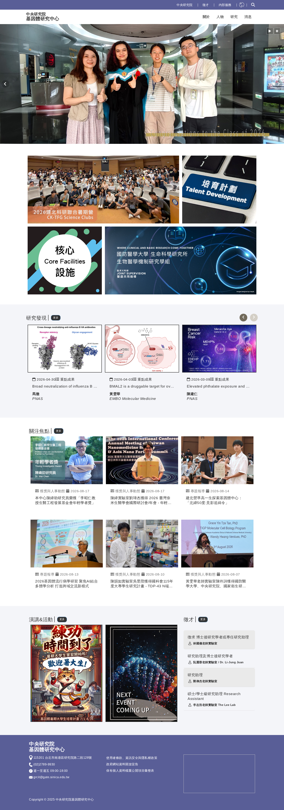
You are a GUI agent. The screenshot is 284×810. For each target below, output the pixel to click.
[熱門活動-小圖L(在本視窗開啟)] (65, 260)
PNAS (37, 399)
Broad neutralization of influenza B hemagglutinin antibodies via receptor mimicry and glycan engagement (64, 386)
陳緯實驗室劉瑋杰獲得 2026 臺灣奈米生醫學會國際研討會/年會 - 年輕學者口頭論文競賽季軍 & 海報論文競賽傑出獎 (141, 500)
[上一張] (243, 317)
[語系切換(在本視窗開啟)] (241, 4)
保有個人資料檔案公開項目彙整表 (130, 770)
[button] (269, 31)
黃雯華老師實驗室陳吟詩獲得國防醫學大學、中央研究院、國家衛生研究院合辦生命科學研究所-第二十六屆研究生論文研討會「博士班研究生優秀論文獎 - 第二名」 (216, 584)
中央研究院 (185, 5)
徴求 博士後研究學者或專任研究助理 (218, 637)
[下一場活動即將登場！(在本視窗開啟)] (141, 673)
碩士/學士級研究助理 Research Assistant (214, 696)
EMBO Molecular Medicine (133, 399)
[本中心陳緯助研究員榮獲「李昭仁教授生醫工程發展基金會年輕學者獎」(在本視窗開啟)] (67, 460)
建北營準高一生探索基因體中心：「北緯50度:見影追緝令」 (214, 500)
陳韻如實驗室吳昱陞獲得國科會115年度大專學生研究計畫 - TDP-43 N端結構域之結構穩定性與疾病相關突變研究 (142, 584)
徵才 (205, 5)
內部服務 (225, 5)
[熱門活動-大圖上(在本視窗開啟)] (103, 189)
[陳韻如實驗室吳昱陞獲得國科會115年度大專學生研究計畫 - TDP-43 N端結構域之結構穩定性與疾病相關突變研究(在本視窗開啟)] (142, 543)
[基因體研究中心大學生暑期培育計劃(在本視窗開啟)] (66, 673)
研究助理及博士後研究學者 (210, 656)
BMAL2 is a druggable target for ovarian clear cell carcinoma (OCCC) (142, 386)
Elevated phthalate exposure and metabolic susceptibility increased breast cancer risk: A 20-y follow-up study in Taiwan (219, 386)
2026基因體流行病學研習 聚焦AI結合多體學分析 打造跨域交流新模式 (66, 583)
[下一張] (254, 317)
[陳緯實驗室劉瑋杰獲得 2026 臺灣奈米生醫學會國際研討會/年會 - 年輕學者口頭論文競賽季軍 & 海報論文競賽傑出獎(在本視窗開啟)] (142, 460)
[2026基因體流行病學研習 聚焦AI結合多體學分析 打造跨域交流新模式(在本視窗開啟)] (67, 543)
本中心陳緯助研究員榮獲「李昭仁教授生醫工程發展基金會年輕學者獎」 (65, 500)
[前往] (64, 348)
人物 (220, 17)
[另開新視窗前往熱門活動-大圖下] (180, 260)
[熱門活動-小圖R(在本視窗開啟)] (219, 189)
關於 (206, 17)
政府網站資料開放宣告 (122, 764)
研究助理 (195, 675)
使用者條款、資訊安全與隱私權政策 (131, 757)
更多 (55, 317)
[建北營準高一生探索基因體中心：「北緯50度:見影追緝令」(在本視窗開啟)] (217, 460)
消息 (248, 17)
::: (169, 5)
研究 (234, 17)
